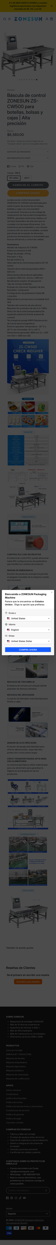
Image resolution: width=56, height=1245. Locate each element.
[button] (28, 618)
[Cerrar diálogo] (52, 592)
